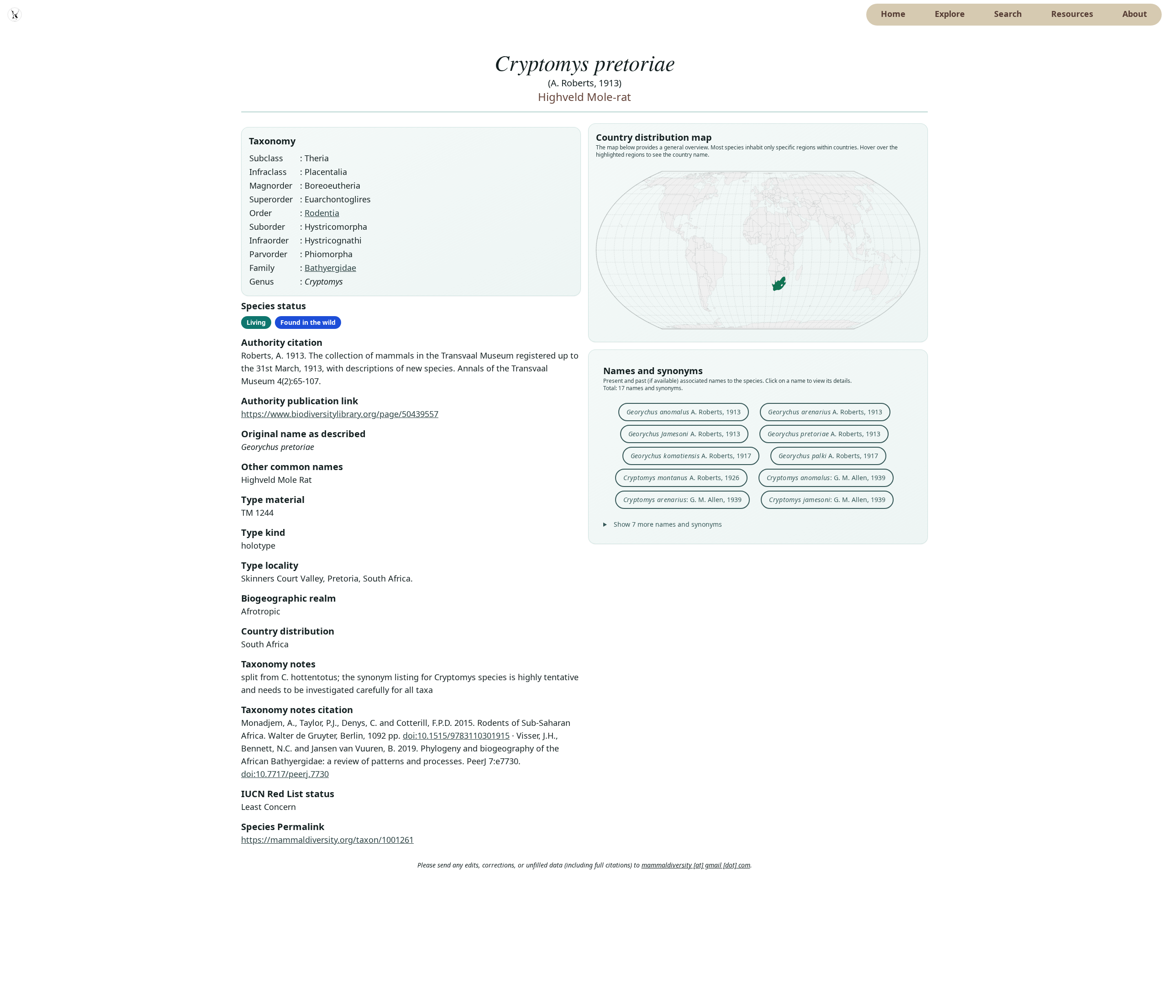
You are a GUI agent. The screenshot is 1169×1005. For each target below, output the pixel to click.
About (1134, 13)
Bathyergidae (330, 267)
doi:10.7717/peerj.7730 (285, 773)
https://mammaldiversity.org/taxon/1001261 (327, 839)
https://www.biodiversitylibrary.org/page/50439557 (339, 413)
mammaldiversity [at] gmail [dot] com (696, 865)
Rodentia (322, 212)
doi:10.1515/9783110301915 (456, 735)
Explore (950, 13)
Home (893, 13)
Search (1008, 13)
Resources (1072, 13)
